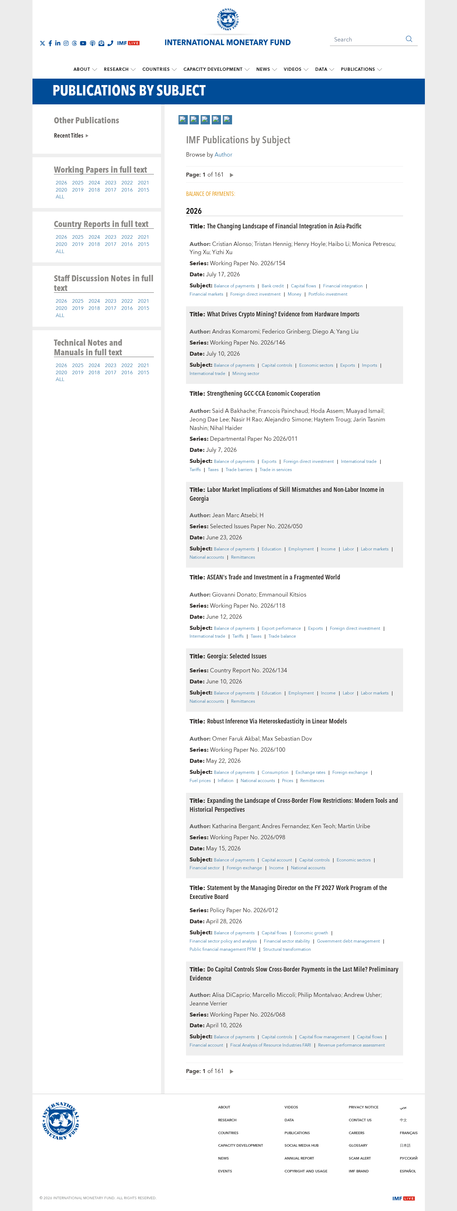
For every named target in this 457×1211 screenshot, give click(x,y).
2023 (110, 183)
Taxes (213, 470)
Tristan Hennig (272, 244)
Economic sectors (316, 366)
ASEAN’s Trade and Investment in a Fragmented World (273, 577)
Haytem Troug (332, 420)
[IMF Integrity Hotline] (110, 43)
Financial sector (205, 868)
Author (223, 155)
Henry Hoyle (310, 244)
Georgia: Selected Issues (237, 656)
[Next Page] (230, 174)
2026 (61, 183)
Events (225, 1171)
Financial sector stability (287, 941)
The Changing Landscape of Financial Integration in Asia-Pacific (284, 226)
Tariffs (195, 470)
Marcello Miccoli (273, 995)
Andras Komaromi (236, 332)
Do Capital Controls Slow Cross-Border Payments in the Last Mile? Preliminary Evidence (294, 973)
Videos (293, 69)
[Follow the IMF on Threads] (74, 43)
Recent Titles (68, 135)
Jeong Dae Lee (209, 420)
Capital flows (303, 286)
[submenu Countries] (174, 70)
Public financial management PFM (223, 950)
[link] (183, 119)
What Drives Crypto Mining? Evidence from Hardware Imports (283, 313)
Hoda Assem (327, 411)
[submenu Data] (331, 70)
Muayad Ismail (364, 411)
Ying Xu (200, 252)
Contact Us (360, 1120)
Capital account (277, 860)
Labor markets (374, 549)
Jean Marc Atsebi (234, 515)
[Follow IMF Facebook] (50, 43)
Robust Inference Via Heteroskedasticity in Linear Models (277, 721)
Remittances (243, 557)
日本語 (405, 1145)
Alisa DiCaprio (231, 995)
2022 (127, 183)
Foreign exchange (350, 773)
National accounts (207, 557)
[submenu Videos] (306, 70)
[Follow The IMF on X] (42, 43)
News (263, 69)
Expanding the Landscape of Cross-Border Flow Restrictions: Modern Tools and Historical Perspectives (294, 804)
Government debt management (348, 941)
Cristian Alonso (232, 244)
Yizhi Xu (222, 252)
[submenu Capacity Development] (247, 70)
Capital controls (277, 366)
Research (116, 69)
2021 (143, 183)
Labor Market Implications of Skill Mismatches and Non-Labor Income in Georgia (287, 493)
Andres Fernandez (285, 826)
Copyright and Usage (306, 1171)
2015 (143, 190)
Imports (369, 366)
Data (321, 69)
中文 (403, 1120)
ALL (60, 197)
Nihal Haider (226, 428)
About (82, 69)
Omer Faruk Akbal (236, 739)
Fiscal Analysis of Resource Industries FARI (270, 1045)
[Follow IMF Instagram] (66, 43)
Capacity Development (213, 69)
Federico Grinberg (286, 332)
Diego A (323, 332)
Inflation (225, 781)
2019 (78, 190)
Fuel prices (200, 781)
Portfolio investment (327, 294)
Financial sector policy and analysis (223, 941)
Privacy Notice (363, 1107)
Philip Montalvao (319, 995)
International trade (207, 374)
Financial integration (343, 286)
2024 (94, 183)
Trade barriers (239, 470)
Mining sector (245, 374)
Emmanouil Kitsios (282, 595)
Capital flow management (324, 1037)
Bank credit (273, 286)
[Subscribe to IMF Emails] (101, 43)
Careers (357, 1133)
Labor (348, 549)
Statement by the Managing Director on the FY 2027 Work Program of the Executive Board (288, 892)
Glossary (358, 1145)
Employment (301, 549)
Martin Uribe (354, 826)
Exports (347, 366)
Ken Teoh (323, 826)
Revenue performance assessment (351, 1045)
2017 (110, 190)
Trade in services (276, 470)
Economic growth (311, 933)
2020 (61, 190)
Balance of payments (234, 286)
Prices (287, 781)
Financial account (206, 1045)
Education (271, 549)
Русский (409, 1158)
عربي (403, 1107)
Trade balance (282, 636)
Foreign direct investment (255, 294)
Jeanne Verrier (208, 1004)
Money (294, 294)
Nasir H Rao (246, 420)
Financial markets (206, 294)
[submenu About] (94, 70)
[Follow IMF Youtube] (83, 43)
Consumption (275, 773)
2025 (78, 183)
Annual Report (299, 1158)
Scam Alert (360, 1158)
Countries (156, 69)
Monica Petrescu (373, 244)
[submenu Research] (133, 70)
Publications (358, 69)
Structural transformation (287, 950)
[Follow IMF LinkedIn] (57, 43)
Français (409, 1133)
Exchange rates (310, 773)
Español (408, 1171)
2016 (127, 190)
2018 (94, 190)
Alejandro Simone (288, 420)
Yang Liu (347, 332)
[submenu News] (274, 70)
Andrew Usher (362, 995)
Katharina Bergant (235, 826)
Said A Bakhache (234, 411)
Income (328, 549)
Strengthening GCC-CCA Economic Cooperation (263, 393)
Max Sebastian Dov (287, 739)
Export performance (281, 629)
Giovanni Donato (234, 595)
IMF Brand (359, 1171)
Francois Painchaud (283, 411)
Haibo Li (339, 244)
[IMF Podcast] (92, 43)
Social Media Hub (301, 1145)
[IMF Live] (404, 1198)
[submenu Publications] (379, 70)
